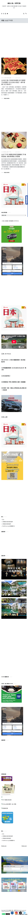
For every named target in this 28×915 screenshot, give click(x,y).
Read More (6, 98)
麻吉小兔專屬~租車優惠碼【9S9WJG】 (10, 220)
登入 (3, 519)
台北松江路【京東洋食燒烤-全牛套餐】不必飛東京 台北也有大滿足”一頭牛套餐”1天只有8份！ (13, 82)
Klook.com (3, 846)
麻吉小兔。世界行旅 (14, 3)
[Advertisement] (14, 43)
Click (26, 200)
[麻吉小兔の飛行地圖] (8, 795)
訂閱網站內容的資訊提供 (7, 521)
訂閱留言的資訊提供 (6, 523)
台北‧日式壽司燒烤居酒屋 (6, 77)
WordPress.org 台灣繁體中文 (8, 526)
